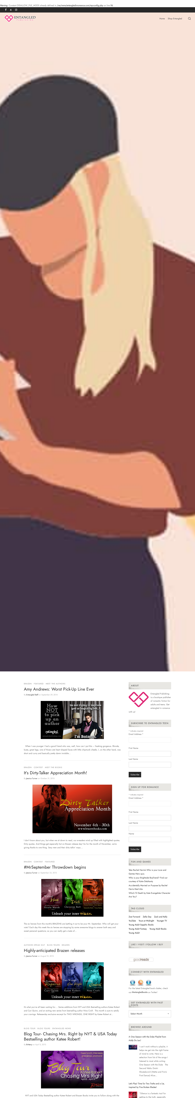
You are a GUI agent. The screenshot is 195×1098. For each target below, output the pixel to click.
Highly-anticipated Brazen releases (54, 950)
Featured (39, 683)
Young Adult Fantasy (138, 928)
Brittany (29, 1044)
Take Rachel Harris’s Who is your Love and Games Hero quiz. (147, 871)
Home (162, 18)
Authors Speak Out (34, 945)
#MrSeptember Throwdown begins (55, 867)
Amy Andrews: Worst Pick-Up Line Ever (59, 689)
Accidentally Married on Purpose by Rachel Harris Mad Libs (148, 887)
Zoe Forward (134, 916)
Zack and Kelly (160, 916)
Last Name (133, 759)
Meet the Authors (55, 683)
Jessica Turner (31, 778)
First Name (133, 748)
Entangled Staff (32, 694)
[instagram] (16, 10)
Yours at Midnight (146, 920)
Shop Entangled (175, 18)
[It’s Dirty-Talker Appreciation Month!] (72, 809)
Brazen (28, 683)
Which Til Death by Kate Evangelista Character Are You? (149, 894)
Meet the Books (53, 767)
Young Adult (134, 932)
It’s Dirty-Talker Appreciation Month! (55, 773)
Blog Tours (53, 945)
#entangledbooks (140, 992)
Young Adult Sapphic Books (141, 924)
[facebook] (6, 10)
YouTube (132, 920)
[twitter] (11, 10)
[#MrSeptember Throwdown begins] (72, 898)
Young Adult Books (158, 928)
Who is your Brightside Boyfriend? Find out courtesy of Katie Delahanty (148, 879)
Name (131, 833)
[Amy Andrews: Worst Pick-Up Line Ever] (72, 720)
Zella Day (147, 916)
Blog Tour (29, 1028)
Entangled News (61, 1028)
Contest (38, 767)
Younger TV (162, 920)
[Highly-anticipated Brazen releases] (72, 981)
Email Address (136, 734)
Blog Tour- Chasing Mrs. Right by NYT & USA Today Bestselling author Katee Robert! (70, 1036)
